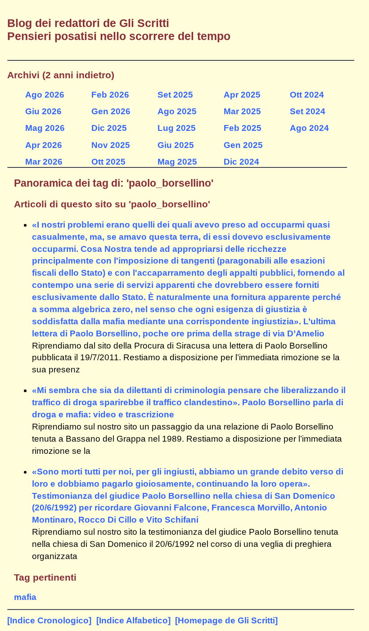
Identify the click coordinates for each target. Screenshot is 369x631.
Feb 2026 (110, 94)
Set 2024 (307, 111)
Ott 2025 (108, 161)
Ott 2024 (307, 94)
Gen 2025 (243, 145)
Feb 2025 (242, 128)
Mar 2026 (44, 161)
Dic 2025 (109, 128)
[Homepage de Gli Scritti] (226, 620)
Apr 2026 (43, 145)
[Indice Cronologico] (49, 620)
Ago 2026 (44, 94)
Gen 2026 (110, 111)
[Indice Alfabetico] (133, 620)
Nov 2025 (110, 145)
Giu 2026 (43, 111)
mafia (25, 597)
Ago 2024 (309, 128)
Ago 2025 (177, 111)
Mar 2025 (242, 111)
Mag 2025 (177, 161)
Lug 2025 (177, 128)
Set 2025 (175, 94)
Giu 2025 (176, 145)
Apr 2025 (242, 94)
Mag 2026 (45, 128)
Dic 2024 (241, 161)
